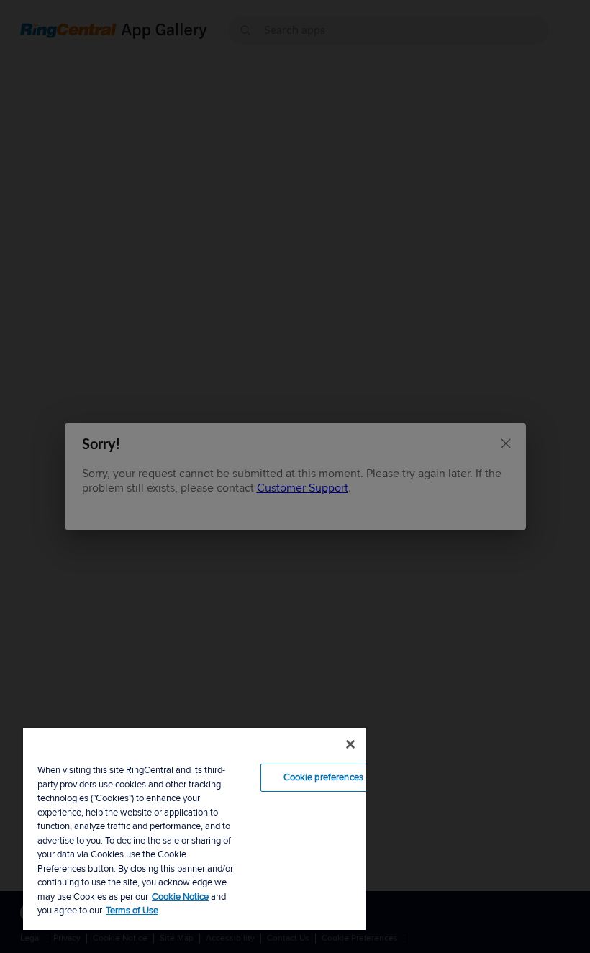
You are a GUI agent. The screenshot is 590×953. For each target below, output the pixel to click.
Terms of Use (132, 910)
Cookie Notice (180, 897)
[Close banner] (350, 744)
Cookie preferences (323, 777)
